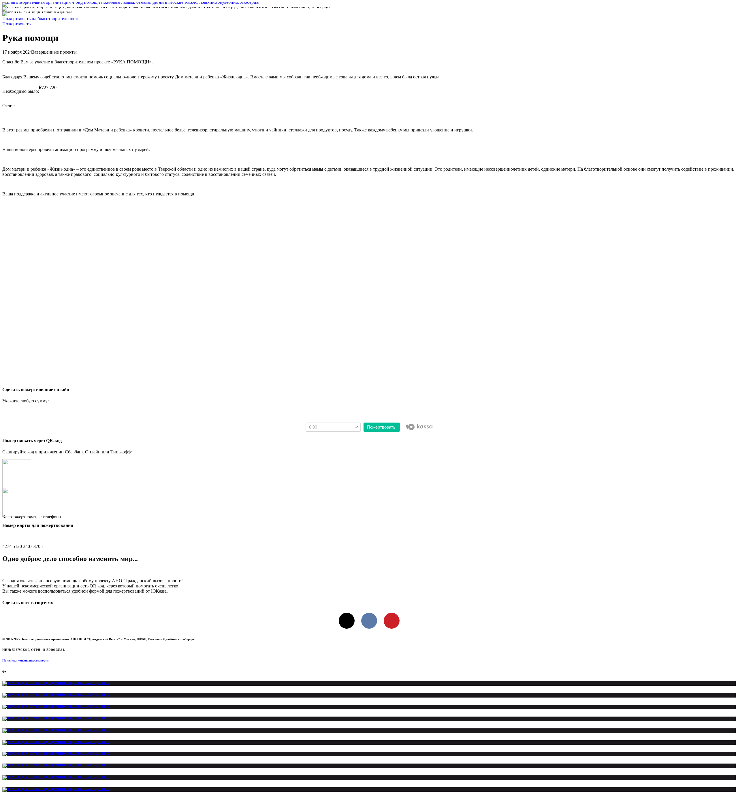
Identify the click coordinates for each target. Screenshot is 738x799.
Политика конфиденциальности (25, 660)
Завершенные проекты (54, 52)
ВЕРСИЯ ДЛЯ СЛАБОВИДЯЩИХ (83, 683)
